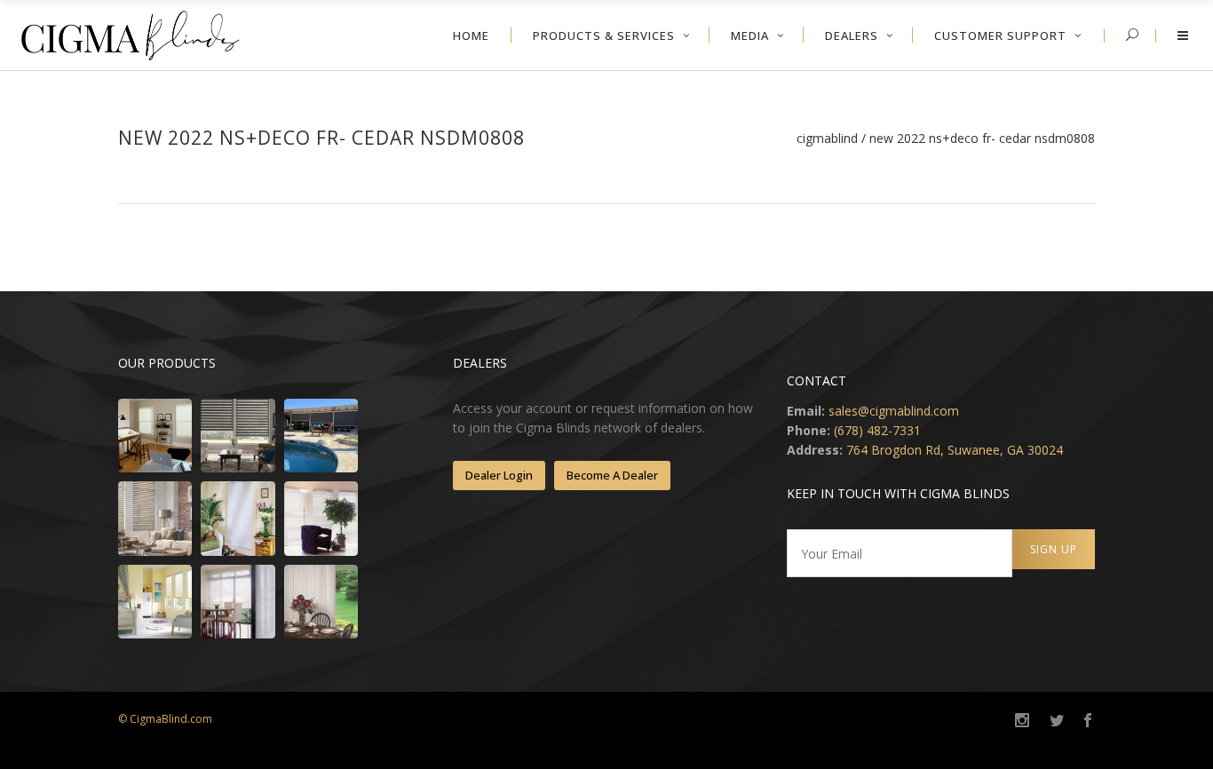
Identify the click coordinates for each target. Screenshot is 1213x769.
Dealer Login (499, 475)
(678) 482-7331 (877, 430)
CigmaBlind (827, 138)
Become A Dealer (612, 475)
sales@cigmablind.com (893, 410)
